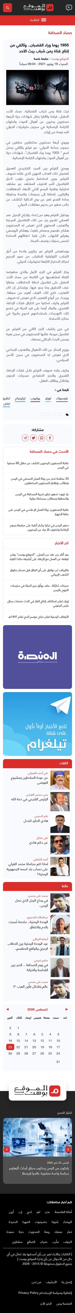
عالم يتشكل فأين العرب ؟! (30, 986)
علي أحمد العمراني (38, 773)
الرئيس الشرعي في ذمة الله (29, 798)
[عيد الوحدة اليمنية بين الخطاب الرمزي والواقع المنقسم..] (60, 946)
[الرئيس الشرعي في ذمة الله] (60, 801)
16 (10, 1040)
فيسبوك (62, 398)
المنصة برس (64, 1303)
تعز (38, 1211)
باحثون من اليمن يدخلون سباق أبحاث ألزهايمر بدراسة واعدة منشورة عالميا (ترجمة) (39, 1170)
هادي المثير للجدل (36, 820)
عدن (47, 1211)
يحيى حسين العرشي (37, 794)
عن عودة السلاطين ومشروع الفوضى (29, 780)
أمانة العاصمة (63, 1211)
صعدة (10, 1231)
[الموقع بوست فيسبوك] (70, 1272)
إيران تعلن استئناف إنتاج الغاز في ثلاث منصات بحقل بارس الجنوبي (38, 603)
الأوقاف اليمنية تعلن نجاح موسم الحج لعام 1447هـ (38, 616)
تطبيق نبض (5, 400)
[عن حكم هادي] (60, 844)
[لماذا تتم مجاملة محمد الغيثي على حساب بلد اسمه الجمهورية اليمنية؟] (60, 866)
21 (26, 1047)
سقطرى (17, 1241)
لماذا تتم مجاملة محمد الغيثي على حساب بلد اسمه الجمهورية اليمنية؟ (27, 868)
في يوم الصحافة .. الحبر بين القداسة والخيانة (29, 967)
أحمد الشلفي (40, 859)
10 (58, 1040)
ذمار (69, 1231)
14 (26, 1040)
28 (26, 1053)
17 (58, 1047)
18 (50, 1047)
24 (58, 1053)
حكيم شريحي (41, 960)
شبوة (55, 1221)
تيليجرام (20, 398)
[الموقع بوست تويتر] (66, 1272)
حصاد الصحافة (60, 33)
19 (42, 1047)
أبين (11, 1211)
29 (18, 1053)
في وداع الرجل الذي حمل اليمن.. (31, 903)
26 (42, 1053)
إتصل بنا (67, 1282)
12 (42, 1040)
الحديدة (13, 1221)
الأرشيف (51, 1282)
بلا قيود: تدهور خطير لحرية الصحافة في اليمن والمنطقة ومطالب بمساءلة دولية (42, 496)
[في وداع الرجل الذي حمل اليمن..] (60, 902)
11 (50, 1040)
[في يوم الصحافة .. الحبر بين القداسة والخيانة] (60, 967)
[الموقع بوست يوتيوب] (62, 1272)
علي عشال (42, 837)
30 (10, 1053)
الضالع (31, 1241)
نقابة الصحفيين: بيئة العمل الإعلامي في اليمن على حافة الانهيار (38, 512)
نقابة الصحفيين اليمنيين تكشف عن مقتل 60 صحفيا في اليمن (38, 465)
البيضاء (67, 1221)
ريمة (47, 1231)
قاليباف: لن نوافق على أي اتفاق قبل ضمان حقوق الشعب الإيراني (39, 572)
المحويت (34, 1231)
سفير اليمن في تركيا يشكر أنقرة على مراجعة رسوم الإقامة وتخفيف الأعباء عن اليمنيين (39, 527)
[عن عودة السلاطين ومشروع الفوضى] (60, 780)
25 (50, 1053)
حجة (21, 1231)
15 (18, 1040)
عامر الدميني (41, 816)
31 (58, 1061)
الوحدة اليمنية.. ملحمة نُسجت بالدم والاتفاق (28, 924)
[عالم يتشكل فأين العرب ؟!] (60, 989)
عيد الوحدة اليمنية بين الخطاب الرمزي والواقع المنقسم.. (28, 946)
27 (34, 1053)
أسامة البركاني (40, 939)
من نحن (36, 1282)
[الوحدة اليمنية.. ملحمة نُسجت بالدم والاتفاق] (60, 924)
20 (34, 1047)
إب (20, 1211)
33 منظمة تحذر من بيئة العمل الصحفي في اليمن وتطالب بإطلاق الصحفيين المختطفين (40, 480)
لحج (29, 1211)
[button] (68, 1149)
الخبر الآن (46, 1303)
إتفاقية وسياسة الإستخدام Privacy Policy (45, 1292)
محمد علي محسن (38, 895)
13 (34, 1040)
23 (10, 1047)
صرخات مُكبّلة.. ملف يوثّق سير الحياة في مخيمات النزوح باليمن (39, 587)
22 (18, 1047)
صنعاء (58, 1231)
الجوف (68, 1241)
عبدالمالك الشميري (37, 917)
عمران (44, 1241)
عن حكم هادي (38, 842)
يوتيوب (35, 398)
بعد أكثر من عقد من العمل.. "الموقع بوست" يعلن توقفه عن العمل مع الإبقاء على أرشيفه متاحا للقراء (39, 556)
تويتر (48, 398)
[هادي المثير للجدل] (60, 823)
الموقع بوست (60, 58)
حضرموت (41, 1221)
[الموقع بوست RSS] (54, 1272)
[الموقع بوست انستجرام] (58, 1272)
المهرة (26, 1221)
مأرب (55, 1241)
